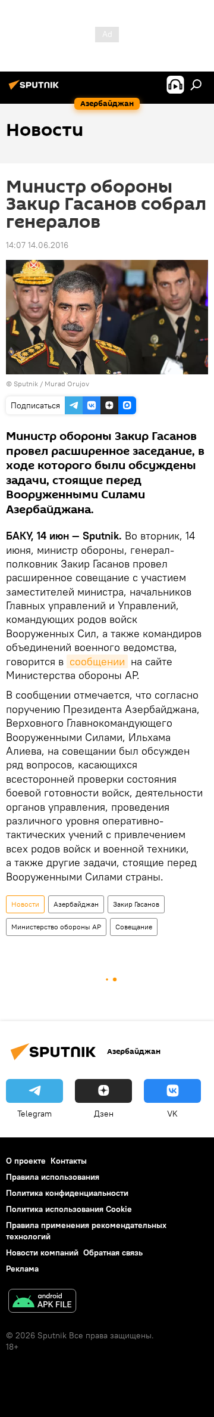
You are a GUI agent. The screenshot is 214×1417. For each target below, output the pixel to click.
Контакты (69, 1160)
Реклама (22, 1268)
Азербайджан (76, 904)
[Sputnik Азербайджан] (35, 89)
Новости (25, 904)
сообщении (97, 661)
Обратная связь (113, 1252)
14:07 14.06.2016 (37, 245)
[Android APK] (42, 1302)
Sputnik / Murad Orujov (51, 383)
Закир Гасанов (136, 904)
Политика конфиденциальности (67, 1192)
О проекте (26, 1160)
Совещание (133, 926)
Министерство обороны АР (56, 926)
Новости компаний (42, 1252)
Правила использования (52, 1176)
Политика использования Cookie (69, 1209)
